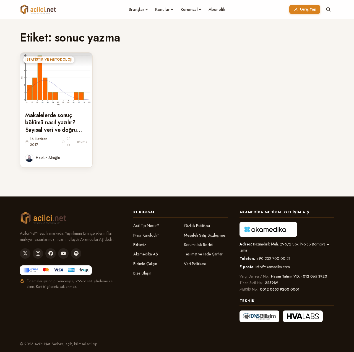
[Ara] (328, 9)
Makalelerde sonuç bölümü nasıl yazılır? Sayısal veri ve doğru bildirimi (51, 126)
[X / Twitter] (25, 253)
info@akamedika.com (273, 267)
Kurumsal (189, 9)
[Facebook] (50, 253)
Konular (162, 9)
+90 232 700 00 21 (273, 258)
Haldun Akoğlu (48, 158)
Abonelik (217, 9)
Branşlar (136, 9)
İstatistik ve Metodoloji (48, 59)
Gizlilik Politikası (197, 225)
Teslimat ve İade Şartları (203, 254)
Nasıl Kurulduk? (146, 235)
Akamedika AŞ (145, 254)
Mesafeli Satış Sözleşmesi (205, 235)
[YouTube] (63, 253)
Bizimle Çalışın (145, 263)
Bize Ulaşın (142, 273)
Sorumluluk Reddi (198, 244)
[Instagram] (38, 253)
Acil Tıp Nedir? (146, 225)
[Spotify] (76, 253)
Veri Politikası (195, 263)
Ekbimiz (139, 244)
